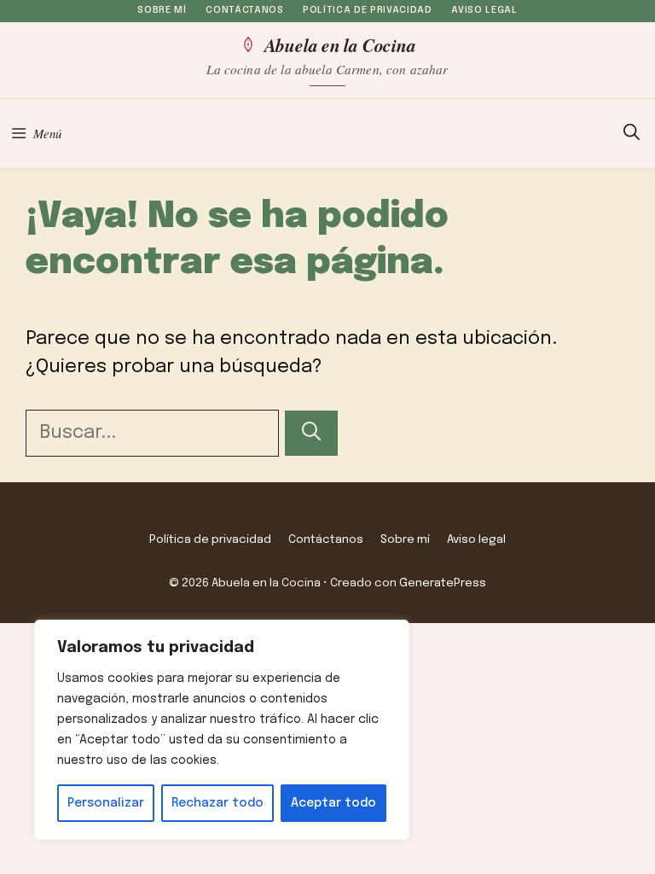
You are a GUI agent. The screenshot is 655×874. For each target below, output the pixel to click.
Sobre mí (161, 10)
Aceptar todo (333, 803)
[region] (221, 730)
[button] (631, 134)
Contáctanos (244, 10)
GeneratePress (442, 583)
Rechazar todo (217, 803)
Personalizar (105, 803)
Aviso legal (484, 10)
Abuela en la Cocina (339, 44)
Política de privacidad (367, 10)
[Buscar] (311, 433)
